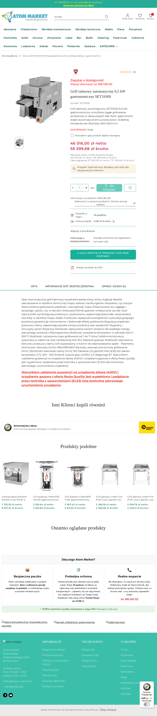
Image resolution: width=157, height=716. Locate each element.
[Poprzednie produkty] (8, 473)
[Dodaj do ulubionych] (130, 188)
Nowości (126, 693)
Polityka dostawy (52, 655)
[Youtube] (11, 695)
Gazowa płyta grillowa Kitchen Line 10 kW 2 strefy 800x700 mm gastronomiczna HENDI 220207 (15, 498)
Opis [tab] (34, 286)
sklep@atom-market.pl (17, 681)
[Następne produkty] (148, 473)
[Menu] (152, 683)
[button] (109, 46)
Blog (124, 677)
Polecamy (127, 666)
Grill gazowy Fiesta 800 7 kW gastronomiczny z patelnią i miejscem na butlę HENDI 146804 (78, 498)
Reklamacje (49, 675)
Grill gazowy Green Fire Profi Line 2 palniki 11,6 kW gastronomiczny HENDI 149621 (109, 498)
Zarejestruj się (90, 655)
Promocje (127, 655)
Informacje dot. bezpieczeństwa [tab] (69, 286)
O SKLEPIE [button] (128, 641)
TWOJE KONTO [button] (92, 641)
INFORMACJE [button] (51, 641)
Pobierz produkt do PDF (90, 267)
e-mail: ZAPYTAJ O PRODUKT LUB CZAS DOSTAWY (103, 255)
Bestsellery (128, 671)
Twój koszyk (89, 666)
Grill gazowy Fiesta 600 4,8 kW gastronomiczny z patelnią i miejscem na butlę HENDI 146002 (46, 498)
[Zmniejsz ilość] (73, 188)
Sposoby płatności (53, 680)
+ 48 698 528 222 (13, 686)
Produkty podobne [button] (78, 446)
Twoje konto (89, 660)
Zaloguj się (88, 649)
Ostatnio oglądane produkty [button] (78, 528)
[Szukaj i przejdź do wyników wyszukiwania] (106, 17)
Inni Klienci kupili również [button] (78, 404)
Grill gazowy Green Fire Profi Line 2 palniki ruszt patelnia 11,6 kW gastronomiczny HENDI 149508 (140, 498)
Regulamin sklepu (53, 649)
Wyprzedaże (128, 660)
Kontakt (126, 688)
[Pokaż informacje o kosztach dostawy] (113, 221)
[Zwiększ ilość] (86, 188)
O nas (124, 649)
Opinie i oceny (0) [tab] (114, 286)
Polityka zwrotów (53, 686)
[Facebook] (5, 695)
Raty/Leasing (50, 669)
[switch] (147, 704)
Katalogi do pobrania (133, 682)
